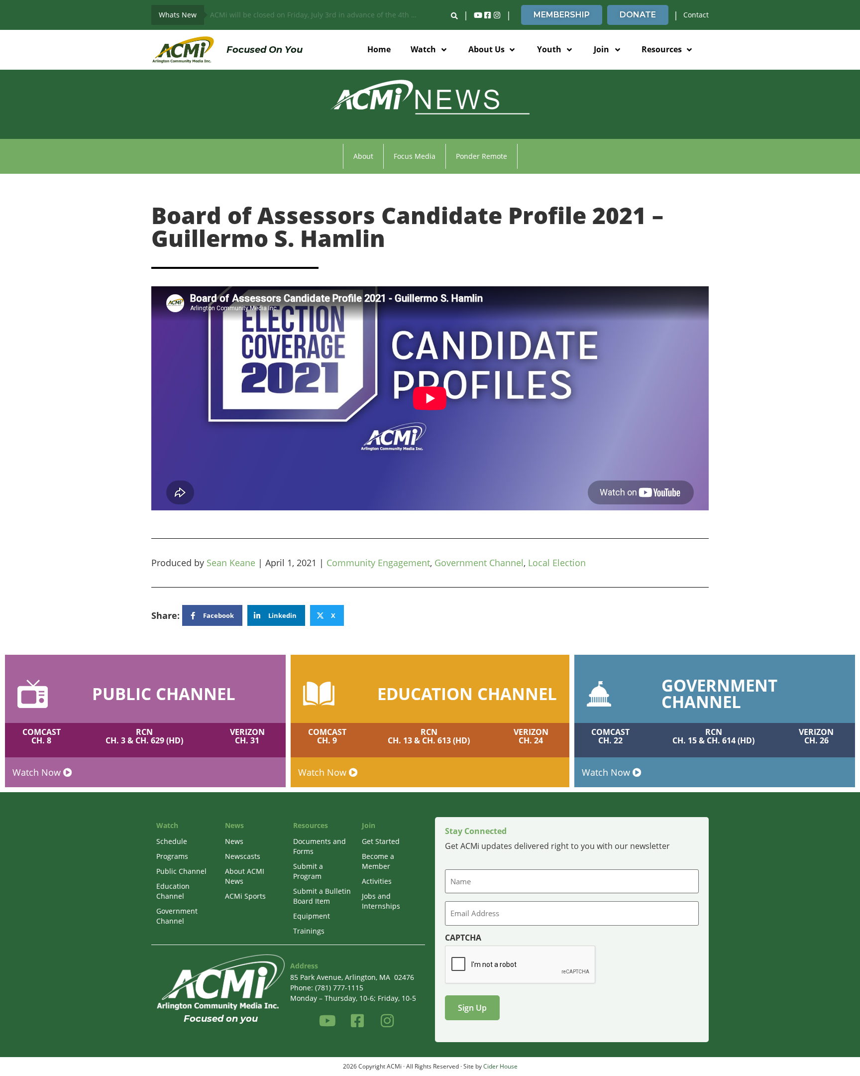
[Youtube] (477, 14)
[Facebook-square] (487, 14)
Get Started (381, 841)
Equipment (311, 916)
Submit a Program (308, 871)
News (234, 841)
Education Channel (173, 891)
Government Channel (479, 563)
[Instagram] (496, 14)
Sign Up (472, 1007)
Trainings (308, 931)
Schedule (171, 841)
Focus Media (414, 156)
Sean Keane (231, 563)
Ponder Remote (481, 156)
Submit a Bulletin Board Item (322, 896)
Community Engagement (378, 563)
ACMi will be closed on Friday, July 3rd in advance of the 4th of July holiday (317, 14)
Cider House (500, 1066)
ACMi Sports (245, 896)
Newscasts (242, 856)
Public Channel (181, 871)
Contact (696, 14)
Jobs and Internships (381, 901)
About (363, 156)
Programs (172, 856)
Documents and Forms (319, 846)
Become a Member (378, 861)
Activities (377, 881)
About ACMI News (244, 876)
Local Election (557, 563)
